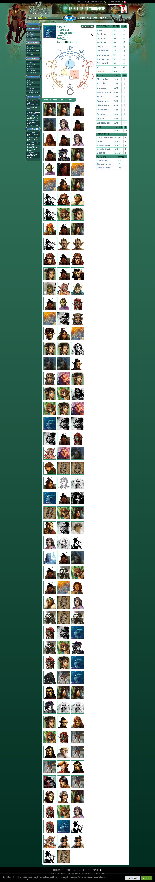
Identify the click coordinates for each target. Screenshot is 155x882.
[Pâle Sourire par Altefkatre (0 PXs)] (77, 677)
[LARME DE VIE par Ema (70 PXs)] (49, 722)
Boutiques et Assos (34, 93)
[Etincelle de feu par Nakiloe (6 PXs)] (77, 602)
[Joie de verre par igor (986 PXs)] (49, 109)
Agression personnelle (104, 92)
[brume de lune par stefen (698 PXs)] (77, 273)
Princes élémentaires (34, 50)
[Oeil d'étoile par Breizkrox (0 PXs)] (77, 393)
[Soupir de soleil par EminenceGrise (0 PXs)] (77, 408)
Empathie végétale (103, 55)
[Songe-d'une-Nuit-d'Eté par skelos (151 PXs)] (49, 214)
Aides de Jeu (32, 64)
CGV (88, 870)
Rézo (30, 52)
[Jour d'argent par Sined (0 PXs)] (49, 259)
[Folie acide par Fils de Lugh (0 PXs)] (63, 303)
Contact (94, 870)
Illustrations (33, 70)
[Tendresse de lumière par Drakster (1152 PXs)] (77, 288)
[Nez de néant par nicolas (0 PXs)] (63, 363)
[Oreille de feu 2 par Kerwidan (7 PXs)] (63, 632)
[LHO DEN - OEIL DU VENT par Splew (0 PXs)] (63, 139)
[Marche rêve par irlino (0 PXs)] (63, 273)
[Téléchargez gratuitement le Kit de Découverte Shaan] (90, 13)
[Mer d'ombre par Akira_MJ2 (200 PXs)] (77, 483)
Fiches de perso (33, 38)
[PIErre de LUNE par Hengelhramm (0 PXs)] (77, 453)
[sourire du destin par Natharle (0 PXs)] (49, 512)
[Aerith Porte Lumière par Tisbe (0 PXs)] (77, 154)
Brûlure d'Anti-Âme (103, 79)
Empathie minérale (103, 59)
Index (30, 86)
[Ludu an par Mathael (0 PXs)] (63, 572)
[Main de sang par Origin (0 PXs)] (77, 303)
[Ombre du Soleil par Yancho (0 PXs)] (49, 348)
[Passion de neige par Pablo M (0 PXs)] (77, 781)
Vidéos (83, 18)
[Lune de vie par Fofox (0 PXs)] (63, 542)
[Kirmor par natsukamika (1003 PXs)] (49, 318)
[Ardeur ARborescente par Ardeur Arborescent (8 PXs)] (49, 527)
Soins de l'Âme (101, 34)
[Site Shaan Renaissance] (38, 14)
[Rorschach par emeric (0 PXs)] (77, 348)
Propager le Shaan (102, 160)
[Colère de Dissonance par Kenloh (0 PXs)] (63, 229)
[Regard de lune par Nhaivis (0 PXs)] (63, 527)
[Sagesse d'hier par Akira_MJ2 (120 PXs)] (63, 483)
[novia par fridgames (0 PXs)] (49, 453)
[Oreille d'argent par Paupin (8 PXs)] (77, 632)
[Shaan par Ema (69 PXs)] (63, 662)
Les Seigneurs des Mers (32, 122)
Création (31, 32)
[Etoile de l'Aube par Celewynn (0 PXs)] (49, 244)
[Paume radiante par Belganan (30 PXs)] (63, 826)
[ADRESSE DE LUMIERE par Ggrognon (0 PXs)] (49, 647)
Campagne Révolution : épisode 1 (33, 134)
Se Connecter (32, 18)
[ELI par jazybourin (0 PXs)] (49, 557)
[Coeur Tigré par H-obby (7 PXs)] (63, 647)
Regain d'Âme (101, 83)
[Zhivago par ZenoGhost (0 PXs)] (77, 826)
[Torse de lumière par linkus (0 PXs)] (77, 572)
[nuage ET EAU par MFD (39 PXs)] (77, 722)
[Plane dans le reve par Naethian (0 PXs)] (63, 602)
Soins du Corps (101, 42)
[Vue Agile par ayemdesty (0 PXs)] (49, 408)
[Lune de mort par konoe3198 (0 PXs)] (63, 408)
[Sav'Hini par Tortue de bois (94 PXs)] (49, 468)
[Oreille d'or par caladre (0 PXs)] (77, 796)
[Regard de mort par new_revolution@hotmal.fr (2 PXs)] (49, 662)
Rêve (98, 67)
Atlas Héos (32, 66)
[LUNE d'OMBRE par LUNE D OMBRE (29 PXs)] (63, 259)
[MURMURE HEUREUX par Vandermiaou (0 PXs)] (77, 587)
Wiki (30, 84)
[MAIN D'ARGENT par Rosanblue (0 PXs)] (63, 722)
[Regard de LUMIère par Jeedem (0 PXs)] (77, 259)
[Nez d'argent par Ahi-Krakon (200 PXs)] (63, 796)
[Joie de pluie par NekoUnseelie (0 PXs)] (63, 154)
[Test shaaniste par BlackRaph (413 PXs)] (49, 169)
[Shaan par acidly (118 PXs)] (63, 512)
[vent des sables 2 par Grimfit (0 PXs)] (63, 752)
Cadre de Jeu (32, 62)
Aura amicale (101, 114)
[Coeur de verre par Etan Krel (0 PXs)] (77, 109)
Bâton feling (101, 153)
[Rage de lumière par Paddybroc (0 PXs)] (49, 483)
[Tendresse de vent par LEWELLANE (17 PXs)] (49, 856)
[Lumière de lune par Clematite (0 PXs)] (63, 124)
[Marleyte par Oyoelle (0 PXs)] (49, 811)
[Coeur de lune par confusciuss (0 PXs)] (63, 214)
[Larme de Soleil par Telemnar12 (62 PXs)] (63, 109)
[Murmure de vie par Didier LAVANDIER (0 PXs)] (77, 617)
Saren (64, 40)
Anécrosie (100, 97)
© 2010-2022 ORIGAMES (57, 874)
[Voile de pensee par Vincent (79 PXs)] (63, 438)
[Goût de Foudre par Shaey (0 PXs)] (77, 199)
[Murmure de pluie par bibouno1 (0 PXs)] (77, 766)
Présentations (33, 107)
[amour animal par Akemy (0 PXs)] (63, 811)
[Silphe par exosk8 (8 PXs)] (77, 184)
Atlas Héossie (32, 68)
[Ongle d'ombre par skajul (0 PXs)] (63, 244)
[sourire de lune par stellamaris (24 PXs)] (77, 692)
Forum (89, 18)
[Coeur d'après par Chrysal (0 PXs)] (49, 229)
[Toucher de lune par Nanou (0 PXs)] (63, 737)
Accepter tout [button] (147, 878)
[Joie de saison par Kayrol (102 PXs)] (77, 737)
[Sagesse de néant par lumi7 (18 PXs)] (77, 707)
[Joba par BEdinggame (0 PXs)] (77, 333)
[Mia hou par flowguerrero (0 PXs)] (49, 288)
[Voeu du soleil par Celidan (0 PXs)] (63, 781)
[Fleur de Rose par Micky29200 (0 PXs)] (77, 438)
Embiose (99, 30)
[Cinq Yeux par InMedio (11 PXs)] (63, 318)
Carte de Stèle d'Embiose (105, 138)
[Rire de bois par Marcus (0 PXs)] (63, 378)
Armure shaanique (102, 101)
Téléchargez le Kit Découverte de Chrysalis (32, 149)
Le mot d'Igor (32, 73)
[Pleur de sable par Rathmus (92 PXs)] (49, 752)
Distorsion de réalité (103, 123)
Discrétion (100, 71)
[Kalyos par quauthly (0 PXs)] (63, 199)
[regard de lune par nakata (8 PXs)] (63, 333)
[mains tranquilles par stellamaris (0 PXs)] (49, 184)
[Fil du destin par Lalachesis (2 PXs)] (49, 498)
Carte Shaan (30, 144)
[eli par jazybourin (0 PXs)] (63, 557)
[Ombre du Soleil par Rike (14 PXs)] (63, 348)
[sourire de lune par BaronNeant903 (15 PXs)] (63, 468)
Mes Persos (32, 34)
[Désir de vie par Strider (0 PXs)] (49, 587)
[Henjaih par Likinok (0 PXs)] (49, 438)
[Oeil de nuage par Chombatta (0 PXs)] (49, 273)
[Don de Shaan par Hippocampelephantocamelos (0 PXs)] (49, 572)
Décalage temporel (103, 105)
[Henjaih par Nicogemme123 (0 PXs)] (63, 423)
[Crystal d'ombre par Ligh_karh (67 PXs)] (49, 781)
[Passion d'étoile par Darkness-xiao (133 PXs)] (77, 811)
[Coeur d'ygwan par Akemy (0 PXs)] (49, 796)
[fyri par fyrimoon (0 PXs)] (49, 542)
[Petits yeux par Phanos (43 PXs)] (49, 139)
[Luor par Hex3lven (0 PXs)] (49, 677)
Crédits (82, 870)
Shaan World (81, 2)
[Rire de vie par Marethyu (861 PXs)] (77, 527)
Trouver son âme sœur (104, 164)
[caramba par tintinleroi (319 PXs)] (49, 617)
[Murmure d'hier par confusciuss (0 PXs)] (77, 214)
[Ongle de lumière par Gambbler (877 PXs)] (49, 333)
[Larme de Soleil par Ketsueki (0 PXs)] (77, 229)
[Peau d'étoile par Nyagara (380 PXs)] (49, 707)
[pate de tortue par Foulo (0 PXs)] (63, 587)
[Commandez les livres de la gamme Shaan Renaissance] (69, 18)
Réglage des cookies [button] (132, 878)
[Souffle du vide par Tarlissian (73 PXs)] (63, 498)
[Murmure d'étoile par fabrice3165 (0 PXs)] (77, 557)
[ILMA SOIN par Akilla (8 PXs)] (49, 826)
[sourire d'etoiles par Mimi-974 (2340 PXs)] (49, 199)
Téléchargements (104, 18)
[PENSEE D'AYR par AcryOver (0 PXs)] (63, 766)
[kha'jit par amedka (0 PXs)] (63, 617)
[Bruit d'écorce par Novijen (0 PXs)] (49, 124)
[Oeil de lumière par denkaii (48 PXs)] (77, 498)
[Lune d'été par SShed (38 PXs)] (49, 363)
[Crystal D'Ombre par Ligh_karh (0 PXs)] (77, 662)
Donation (100, 141)
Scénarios (31, 48)
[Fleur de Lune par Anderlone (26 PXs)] (63, 677)
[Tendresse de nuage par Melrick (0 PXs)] (63, 841)
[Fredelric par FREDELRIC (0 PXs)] (77, 124)
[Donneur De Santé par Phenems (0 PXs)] (77, 244)
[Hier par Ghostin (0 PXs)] (63, 169)
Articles (95, 18)
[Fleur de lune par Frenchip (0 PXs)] (49, 692)
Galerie (31, 36)
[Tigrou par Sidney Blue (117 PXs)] (49, 766)
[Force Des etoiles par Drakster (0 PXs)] (49, 303)
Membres (68, 870)
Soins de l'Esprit (102, 38)
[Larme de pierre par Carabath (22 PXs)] (77, 512)
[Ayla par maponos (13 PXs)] (63, 707)
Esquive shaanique (103, 110)
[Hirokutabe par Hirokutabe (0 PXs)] (77, 169)
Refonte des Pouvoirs (31, 117)
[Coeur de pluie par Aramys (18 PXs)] (77, 752)
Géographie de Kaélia (34, 112)
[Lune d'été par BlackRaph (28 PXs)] (49, 378)
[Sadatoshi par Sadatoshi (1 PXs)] (49, 154)
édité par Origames (97, 2)
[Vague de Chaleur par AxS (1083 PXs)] (49, 632)
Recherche (31, 91)
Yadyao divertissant (103, 145)
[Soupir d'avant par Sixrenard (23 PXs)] (49, 737)
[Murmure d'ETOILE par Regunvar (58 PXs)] (63, 692)
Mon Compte (58, 870)
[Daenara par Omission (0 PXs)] (49, 393)
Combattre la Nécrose (104, 168)
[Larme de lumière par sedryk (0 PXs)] (49, 602)
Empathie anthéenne (103, 51)
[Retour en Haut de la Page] (100, 870)
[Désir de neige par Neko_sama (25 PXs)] (77, 647)
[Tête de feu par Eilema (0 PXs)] (77, 378)
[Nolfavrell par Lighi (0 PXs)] (77, 318)
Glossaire (31, 89)
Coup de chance (102, 88)
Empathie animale (102, 63)
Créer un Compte (42, 18)
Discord (31, 82)
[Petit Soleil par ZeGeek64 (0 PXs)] (49, 841)
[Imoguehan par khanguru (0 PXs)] (63, 184)
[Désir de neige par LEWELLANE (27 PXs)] (63, 856)
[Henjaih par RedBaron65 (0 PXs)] (77, 423)
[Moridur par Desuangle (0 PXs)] (63, 453)
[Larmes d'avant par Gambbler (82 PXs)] (63, 393)
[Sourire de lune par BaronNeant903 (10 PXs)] (77, 468)
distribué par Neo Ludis (115, 2)
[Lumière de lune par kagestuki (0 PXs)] (77, 139)
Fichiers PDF (32, 46)
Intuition (100, 46)
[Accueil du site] (79, 18)
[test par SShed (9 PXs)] (77, 363)
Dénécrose (100, 118)
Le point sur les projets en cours (32, 101)
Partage (31, 54)
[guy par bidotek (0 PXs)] (49, 423)
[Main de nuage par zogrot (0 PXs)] (77, 542)
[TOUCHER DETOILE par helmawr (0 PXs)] (63, 288)
